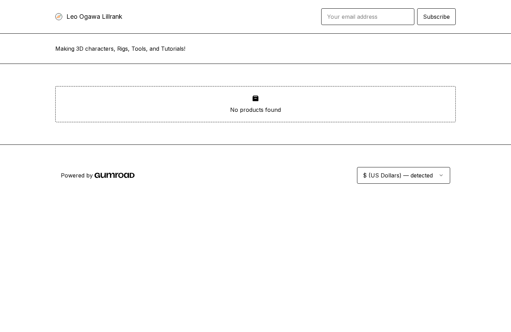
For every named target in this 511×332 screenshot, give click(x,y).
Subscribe (436, 16)
